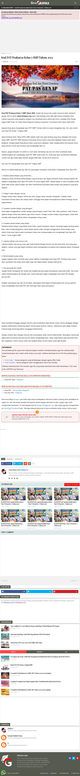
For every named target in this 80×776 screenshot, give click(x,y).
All (66, 652)
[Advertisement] (40, 37)
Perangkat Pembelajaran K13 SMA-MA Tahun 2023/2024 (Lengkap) (31, 690)
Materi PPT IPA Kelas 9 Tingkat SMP (22, 665)
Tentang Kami (44, 773)
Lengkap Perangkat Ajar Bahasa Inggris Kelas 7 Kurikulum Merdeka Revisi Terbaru (36, 681)
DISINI (27, 419)
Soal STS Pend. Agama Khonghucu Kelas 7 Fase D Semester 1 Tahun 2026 (40, 503)
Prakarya (20, 380)
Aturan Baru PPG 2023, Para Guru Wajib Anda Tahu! (26, 643)
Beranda (3, 53)
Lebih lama (74, 580)
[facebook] (9, 478)
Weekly (13, 652)
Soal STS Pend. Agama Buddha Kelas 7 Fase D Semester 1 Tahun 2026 (39, 525)
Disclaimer (54, 773)
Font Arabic (9, 360)
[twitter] (12, 478)
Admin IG (24, 470)
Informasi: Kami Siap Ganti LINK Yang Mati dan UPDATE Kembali (30, 634)
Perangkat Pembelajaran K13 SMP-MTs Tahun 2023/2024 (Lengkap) (31, 673)
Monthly (39, 652)
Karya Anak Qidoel (13, 773)
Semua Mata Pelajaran (21, 390)
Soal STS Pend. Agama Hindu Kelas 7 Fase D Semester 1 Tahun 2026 (12, 525)
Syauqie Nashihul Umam (15, 736)
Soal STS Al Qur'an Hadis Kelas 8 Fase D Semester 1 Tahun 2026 (33, 7)
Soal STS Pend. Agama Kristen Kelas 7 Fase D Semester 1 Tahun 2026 (12, 503)
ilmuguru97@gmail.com (45, 405)
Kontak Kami (75, 773)
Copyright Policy (64, 773)
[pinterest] (14, 478)
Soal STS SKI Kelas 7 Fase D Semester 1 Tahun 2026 (66, 525)
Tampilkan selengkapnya (72, 484)
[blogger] (17, 478)
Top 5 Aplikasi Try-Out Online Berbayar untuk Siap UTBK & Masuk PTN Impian (35, 626)
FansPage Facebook (11, 408)
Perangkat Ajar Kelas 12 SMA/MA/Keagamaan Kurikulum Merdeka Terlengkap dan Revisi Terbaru (40, 657)
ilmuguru (16, 399)
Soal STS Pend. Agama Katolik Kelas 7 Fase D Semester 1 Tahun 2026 (65, 503)
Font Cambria (10, 363)
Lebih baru (5, 580)
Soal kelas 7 (9, 53)
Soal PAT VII (18, 459)
